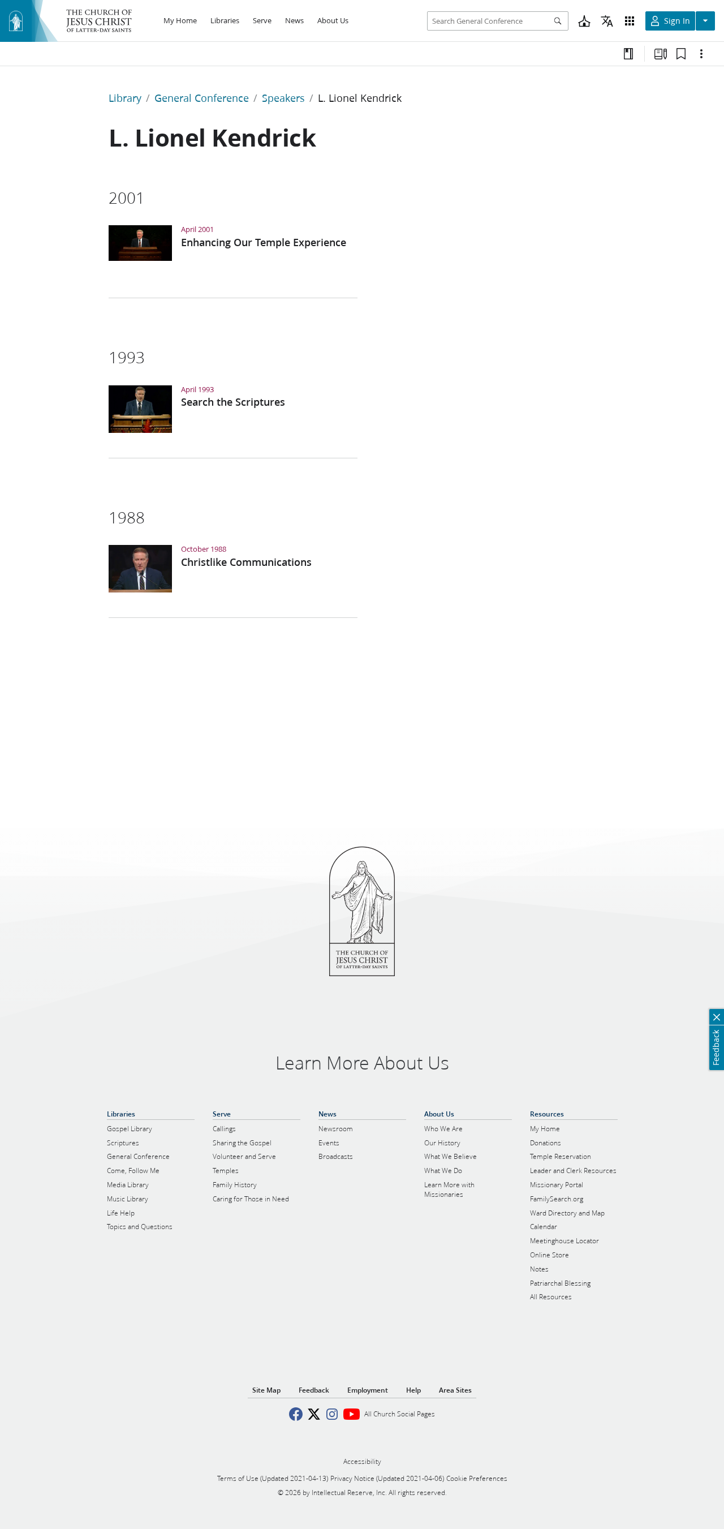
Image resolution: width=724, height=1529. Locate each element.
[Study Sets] (661, 53)
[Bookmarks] (681, 53)
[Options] (701, 53)
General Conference (201, 98)
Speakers (283, 98)
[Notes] (628, 53)
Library (125, 98)
